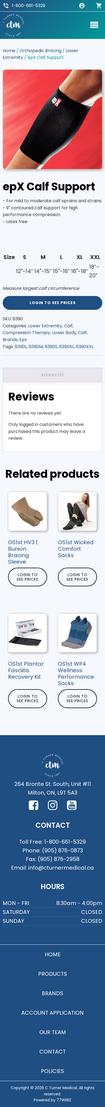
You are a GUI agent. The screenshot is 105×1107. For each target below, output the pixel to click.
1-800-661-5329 (28, 5)
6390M (36, 347)
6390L (21, 347)
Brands (10, 340)
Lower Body (64, 332)
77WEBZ (64, 1100)
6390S (51, 347)
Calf (68, 326)
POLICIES (52, 1071)
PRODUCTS (52, 974)
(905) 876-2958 (58, 859)
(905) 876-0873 (62, 850)
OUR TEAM (52, 1032)
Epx (23, 340)
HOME (53, 954)
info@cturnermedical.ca (61, 868)
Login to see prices (53, 302)
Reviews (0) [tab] (52, 375)
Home (9, 51)
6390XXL (84, 347)
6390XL (66, 347)
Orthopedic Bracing (40, 51)
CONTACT (52, 1051)
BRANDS (52, 993)
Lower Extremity (45, 326)
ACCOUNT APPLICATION (52, 1013)
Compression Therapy (26, 332)
